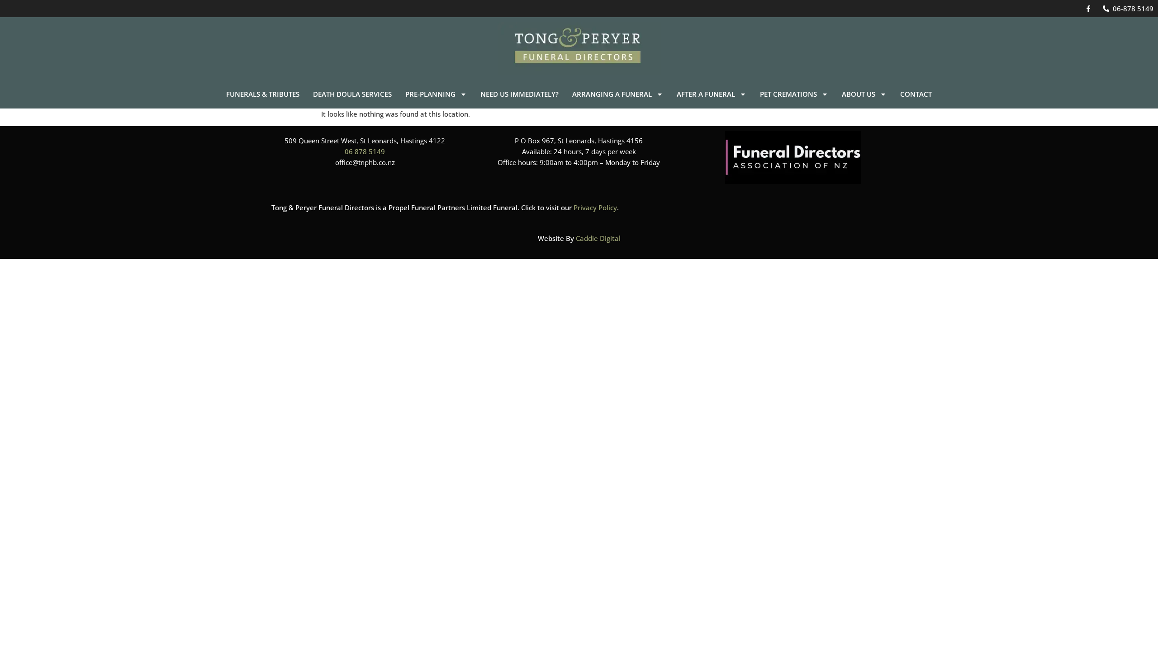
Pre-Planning (430, 94)
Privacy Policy (595, 207)
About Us (858, 94)
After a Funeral (706, 94)
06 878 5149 (365, 151)
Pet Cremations (788, 94)
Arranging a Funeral (612, 94)
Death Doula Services (352, 94)
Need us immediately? (519, 94)
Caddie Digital (598, 238)
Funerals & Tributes (262, 94)
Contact (916, 94)
